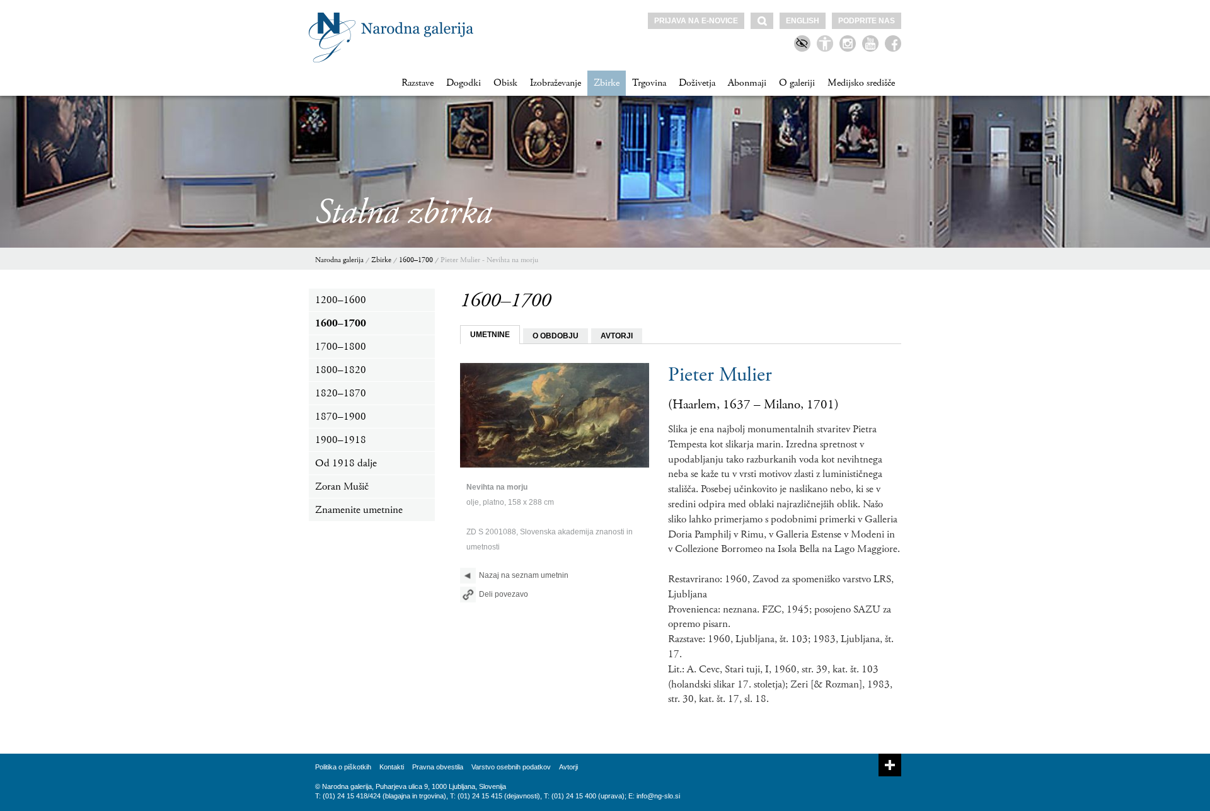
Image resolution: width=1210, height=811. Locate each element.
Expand (890, 765)
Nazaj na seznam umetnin (523, 575)
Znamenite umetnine (359, 510)
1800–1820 (340, 370)
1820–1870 (340, 393)
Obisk (505, 82)
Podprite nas (866, 20)
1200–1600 (340, 300)
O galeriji (797, 82)
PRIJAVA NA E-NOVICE (696, 20)
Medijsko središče (861, 82)
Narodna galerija (339, 260)
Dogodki (463, 82)
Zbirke (606, 82)
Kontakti (391, 767)
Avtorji (568, 767)
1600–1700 (416, 260)
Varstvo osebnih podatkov (511, 767)
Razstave (417, 82)
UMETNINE (490, 334)
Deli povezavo (503, 594)
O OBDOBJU (556, 335)
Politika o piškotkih (343, 767)
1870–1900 (340, 416)
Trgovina (649, 82)
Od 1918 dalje (346, 463)
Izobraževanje (555, 82)
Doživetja (697, 82)
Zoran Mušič (342, 486)
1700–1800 (340, 347)
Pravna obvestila (437, 767)
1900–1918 (340, 440)
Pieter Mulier (720, 375)
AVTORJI (617, 335)
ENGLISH (802, 20)
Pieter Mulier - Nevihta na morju (489, 260)
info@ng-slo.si (658, 796)
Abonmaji (747, 82)
